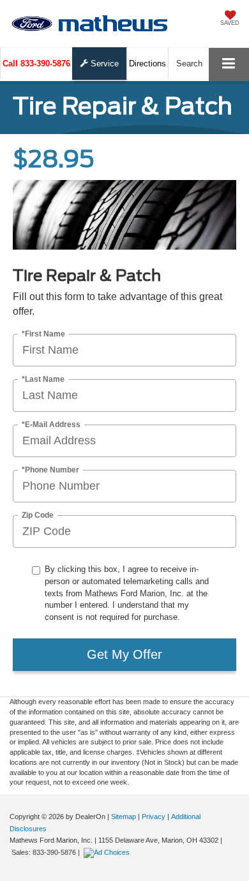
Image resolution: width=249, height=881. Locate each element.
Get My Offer (124, 654)
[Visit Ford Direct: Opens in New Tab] (108, 852)
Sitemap (123, 816)
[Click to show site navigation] (229, 64)
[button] (36, 63)
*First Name (43, 334)
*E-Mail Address (51, 425)
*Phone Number (50, 470)
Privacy (153, 816)
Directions (147, 63)
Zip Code (38, 515)
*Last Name (43, 379)
